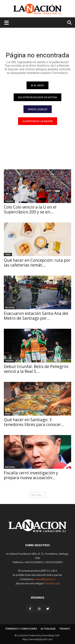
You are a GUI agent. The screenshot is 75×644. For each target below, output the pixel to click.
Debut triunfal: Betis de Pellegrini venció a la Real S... (36, 369)
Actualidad (48, 628)
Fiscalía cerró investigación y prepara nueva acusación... (31, 475)
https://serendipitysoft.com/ (37, 639)
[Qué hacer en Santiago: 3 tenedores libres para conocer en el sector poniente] (37, 399)
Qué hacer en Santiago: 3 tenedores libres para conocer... (34, 422)
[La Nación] (37, 9)
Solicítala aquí (52, 583)
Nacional (10, 307)
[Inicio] (37, 531)
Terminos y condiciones (21, 628)
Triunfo (9, 201)
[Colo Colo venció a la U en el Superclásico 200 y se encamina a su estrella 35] (37, 186)
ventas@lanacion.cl (45, 579)
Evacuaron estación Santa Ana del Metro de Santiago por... (36, 316)
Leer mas (36, 494)
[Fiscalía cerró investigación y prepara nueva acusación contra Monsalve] (37, 452)
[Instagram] (39, 608)
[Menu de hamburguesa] (6, 22)
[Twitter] (48, 609)
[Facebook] (30, 608)
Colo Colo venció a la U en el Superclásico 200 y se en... (30, 209)
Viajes (8, 254)
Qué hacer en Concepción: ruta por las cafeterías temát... (37, 262)
